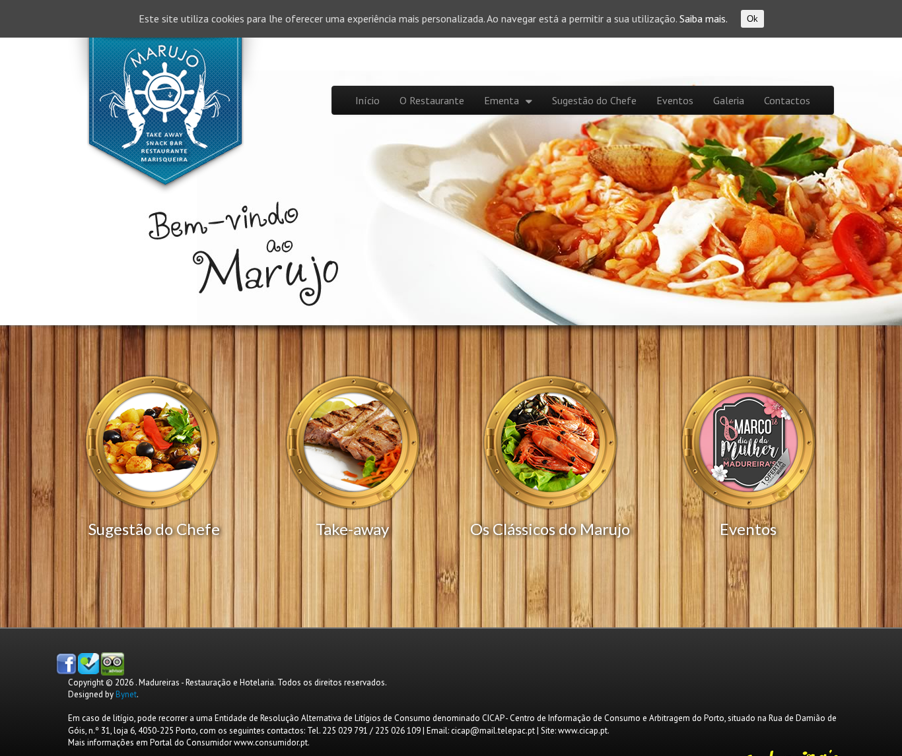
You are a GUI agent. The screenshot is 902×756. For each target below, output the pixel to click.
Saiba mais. (703, 18)
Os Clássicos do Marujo (550, 528)
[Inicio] (170, 119)
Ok (752, 19)
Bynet (126, 694)
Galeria (728, 100)
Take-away (352, 528)
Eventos (674, 100)
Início (367, 100)
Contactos (787, 100)
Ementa (501, 100)
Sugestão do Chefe (594, 100)
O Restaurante (431, 100)
